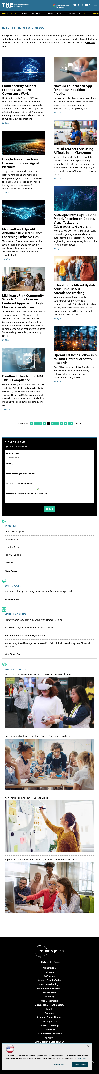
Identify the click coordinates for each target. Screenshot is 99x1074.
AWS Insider (49, 976)
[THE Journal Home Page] (15, 5)
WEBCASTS (13, 585)
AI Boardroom (49, 967)
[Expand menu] (95, 5)
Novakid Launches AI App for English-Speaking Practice (73, 89)
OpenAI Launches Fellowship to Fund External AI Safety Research (75, 359)
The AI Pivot (49, 1037)
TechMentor (49, 1029)
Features (90, 42)
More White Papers (14, 654)
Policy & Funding (13, 554)
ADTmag (49, 971)
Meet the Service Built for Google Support (25, 635)
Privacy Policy (26, 483)
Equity (72, 13)
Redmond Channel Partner (49, 1017)
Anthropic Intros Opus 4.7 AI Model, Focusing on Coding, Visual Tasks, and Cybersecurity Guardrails (75, 220)
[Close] (88, 1046)
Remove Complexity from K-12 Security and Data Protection (34, 619)
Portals (11, 526)
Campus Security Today (49, 980)
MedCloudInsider (49, 1000)
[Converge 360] (49, 951)
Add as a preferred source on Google (62, 5)
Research (50, 13)
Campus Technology (49, 984)
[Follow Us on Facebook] (78, 4)
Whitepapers (15, 614)
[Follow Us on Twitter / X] (82, 5)
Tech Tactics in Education (49, 1033)
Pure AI (49, 1008)
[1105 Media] (50, 962)
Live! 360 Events (49, 992)
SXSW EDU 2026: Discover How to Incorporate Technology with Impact (39, 674)
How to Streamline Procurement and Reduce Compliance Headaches (38, 736)
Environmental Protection (49, 988)
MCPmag (49, 996)
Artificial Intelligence (14, 531)
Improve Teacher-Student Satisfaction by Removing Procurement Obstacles (41, 859)
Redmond (49, 1013)
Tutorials (24, 13)
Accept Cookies (80, 1064)
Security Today (49, 1021)
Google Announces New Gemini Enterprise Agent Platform (20, 163)
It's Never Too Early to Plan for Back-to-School (27, 797)
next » (78, 423)
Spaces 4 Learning (49, 1025)
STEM (59, 13)
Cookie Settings (58, 1064)
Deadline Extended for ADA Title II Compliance (22, 378)
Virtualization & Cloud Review (49, 1041)
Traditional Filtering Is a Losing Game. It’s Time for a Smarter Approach (38, 591)
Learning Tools (12, 547)
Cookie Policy (81, 1058)
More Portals (11, 570)
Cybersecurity (11, 539)
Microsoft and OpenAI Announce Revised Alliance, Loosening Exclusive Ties (22, 233)
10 (70, 423)
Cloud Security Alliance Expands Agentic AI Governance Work (19, 89)
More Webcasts (12, 599)
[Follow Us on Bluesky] (74, 5)
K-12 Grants (37, 13)
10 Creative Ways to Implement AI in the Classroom (29, 627)
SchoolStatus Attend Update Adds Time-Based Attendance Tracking (75, 289)
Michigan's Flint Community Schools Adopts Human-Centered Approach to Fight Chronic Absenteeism (23, 301)
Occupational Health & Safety (49, 1004)
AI (65, 13)
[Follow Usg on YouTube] (86, 5)
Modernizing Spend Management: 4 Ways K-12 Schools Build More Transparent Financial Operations (47, 644)
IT (79, 13)
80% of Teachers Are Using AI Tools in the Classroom (73, 150)
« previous (23, 423)
